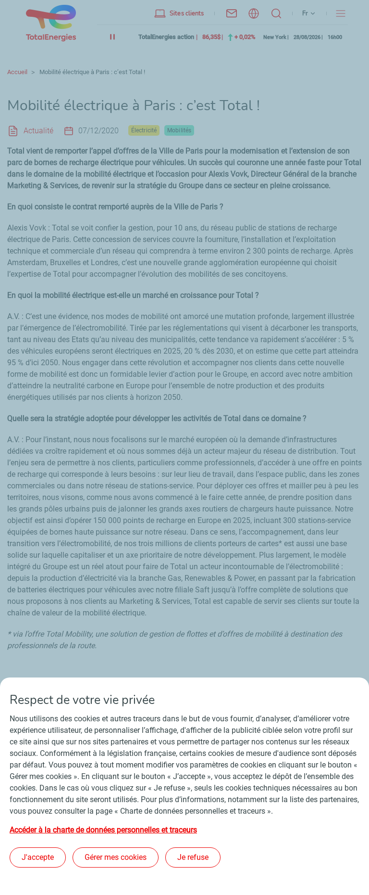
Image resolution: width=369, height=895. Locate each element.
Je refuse (193, 857)
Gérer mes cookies (116, 857)
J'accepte (38, 857)
